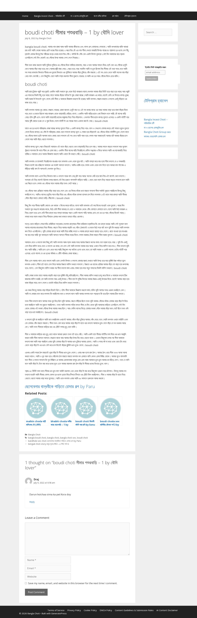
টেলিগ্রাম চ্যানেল (130, 15)
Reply (32, 501)
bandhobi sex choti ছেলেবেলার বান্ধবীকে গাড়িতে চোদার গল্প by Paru (54, 440)
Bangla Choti (34, 434)
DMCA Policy (106, 610)
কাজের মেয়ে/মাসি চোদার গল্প (154, 136)
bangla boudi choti (37, 437)
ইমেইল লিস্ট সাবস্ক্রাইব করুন (155, 67)
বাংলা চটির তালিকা (100, 15)
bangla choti (53, 437)
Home (25, 15)
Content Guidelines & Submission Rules (134, 610)
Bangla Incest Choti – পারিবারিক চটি (49, 15)
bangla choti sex (68, 437)
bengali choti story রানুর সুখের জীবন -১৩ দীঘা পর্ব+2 (48, 444)
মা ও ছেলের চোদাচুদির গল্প (79, 15)
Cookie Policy (90, 610)
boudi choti (82, 437)
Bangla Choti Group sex (157, 132)
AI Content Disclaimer (167, 610)
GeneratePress (59, 613)
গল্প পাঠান (115, 15)
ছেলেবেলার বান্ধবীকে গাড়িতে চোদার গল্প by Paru (60, 386)
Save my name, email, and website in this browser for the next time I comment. (72, 583)
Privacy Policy (74, 610)
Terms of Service (55, 610)
